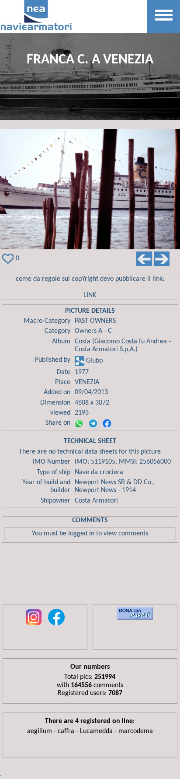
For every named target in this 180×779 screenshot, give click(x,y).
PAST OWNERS (95, 321)
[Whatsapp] (79, 423)
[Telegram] (93, 423)
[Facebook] (107, 423)
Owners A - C (93, 331)
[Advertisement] (90, 575)
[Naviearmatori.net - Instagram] (33, 625)
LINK (89, 295)
